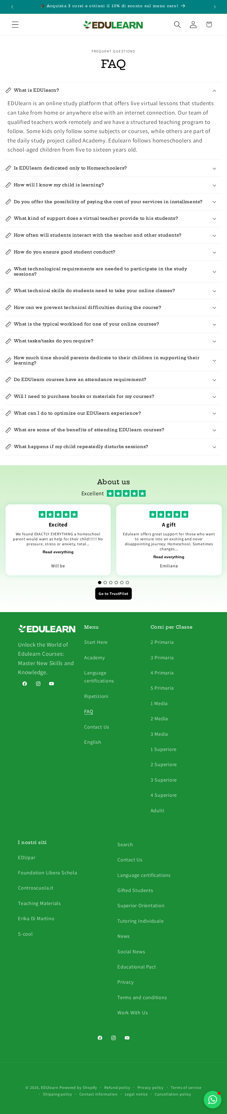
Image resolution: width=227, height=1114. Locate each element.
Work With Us (132, 1012)
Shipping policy (57, 1094)
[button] (15, 24)
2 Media (159, 718)
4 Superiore (164, 795)
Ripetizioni (96, 696)
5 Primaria (162, 687)
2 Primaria (162, 642)
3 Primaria (162, 657)
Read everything (58, 552)
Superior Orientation (141, 905)
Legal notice (136, 1094)
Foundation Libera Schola (47, 872)
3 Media (159, 734)
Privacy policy (151, 1087)
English (92, 742)
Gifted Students (135, 890)
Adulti (157, 810)
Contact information (98, 1094)
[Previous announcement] (12, 7)
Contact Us (96, 726)
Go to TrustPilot (113, 593)
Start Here (96, 642)
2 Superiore (164, 764)
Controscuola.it (35, 887)
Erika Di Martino (36, 918)
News (123, 936)
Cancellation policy (173, 1094)
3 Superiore (164, 779)
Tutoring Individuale (140, 920)
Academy (94, 657)
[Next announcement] (215, 7)
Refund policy (117, 1087)
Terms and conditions (142, 997)
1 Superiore (164, 749)
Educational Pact (136, 966)
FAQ (88, 711)
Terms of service (186, 1087)
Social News (131, 951)
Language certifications (99, 676)
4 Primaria (162, 672)
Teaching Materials (39, 903)
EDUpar (26, 857)
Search (125, 844)
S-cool (25, 933)
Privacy (125, 981)
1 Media (159, 703)
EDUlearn (50, 1087)
